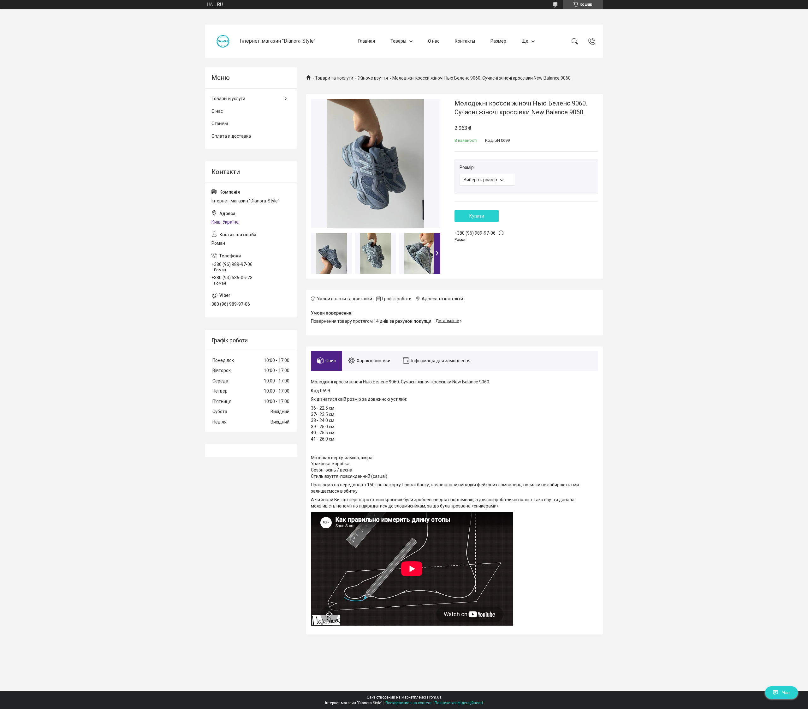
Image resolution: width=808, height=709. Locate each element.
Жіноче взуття (373, 78)
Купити (476, 216)
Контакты (465, 41)
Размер (498, 41)
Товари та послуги (334, 78)
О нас (433, 41)
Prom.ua (434, 697)
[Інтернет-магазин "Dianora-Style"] (223, 41)
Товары (398, 41)
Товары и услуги (228, 98)
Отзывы (219, 123)
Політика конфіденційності (459, 703)
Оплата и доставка (231, 136)
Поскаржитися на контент (408, 703)
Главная (366, 41)
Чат (786, 692)
